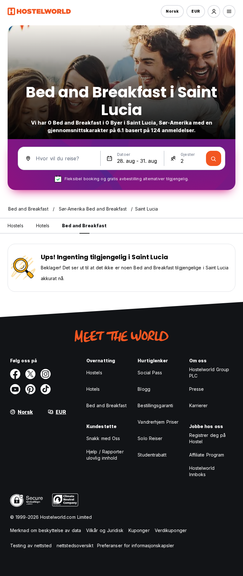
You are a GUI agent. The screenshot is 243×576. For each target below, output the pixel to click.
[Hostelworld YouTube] (15, 389)
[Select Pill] (214, 11)
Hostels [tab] (15, 225)
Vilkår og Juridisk (104, 530)
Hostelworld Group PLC (209, 372)
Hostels (94, 372)
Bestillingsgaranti (155, 405)
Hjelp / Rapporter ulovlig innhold (105, 455)
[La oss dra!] (213, 158)
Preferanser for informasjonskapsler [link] (135, 545)
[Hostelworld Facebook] (15, 374)
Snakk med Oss (103, 438)
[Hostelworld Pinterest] (30, 389)
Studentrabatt (152, 454)
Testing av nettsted (31, 545)
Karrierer (198, 405)
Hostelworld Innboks (202, 471)
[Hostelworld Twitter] (30, 374)
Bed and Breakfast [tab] (84, 225)
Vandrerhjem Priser (158, 422)
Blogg (144, 389)
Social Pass (150, 372)
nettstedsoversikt (75, 545)
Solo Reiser (150, 438)
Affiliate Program (206, 454)
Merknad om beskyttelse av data (45, 530)
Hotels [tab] (43, 225)
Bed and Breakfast (106, 405)
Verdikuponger (171, 530)
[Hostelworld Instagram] (45, 374)
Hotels (93, 389)
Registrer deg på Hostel (207, 438)
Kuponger (139, 530)
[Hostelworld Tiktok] (45, 389)
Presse (196, 389)
